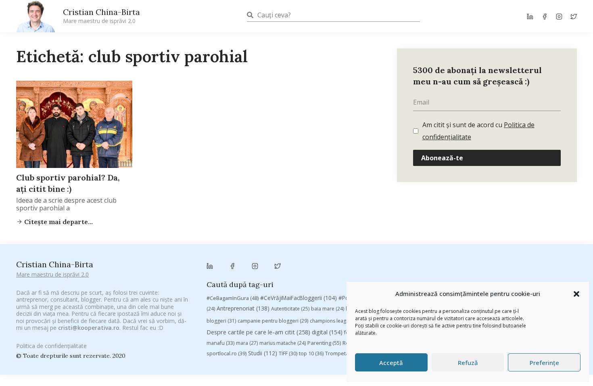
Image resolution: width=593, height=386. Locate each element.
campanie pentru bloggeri (273, 320)
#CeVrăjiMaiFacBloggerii (298, 298)
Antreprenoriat (243, 308)
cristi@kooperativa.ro (88, 327)
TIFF (288, 353)
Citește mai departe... (58, 222)
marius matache (282, 343)
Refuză (468, 363)
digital (327, 332)
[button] (576, 294)
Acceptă (391, 363)
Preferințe (544, 363)
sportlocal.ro (226, 353)
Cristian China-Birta (101, 16)
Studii (262, 353)
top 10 (311, 353)
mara (247, 343)
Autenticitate (290, 308)
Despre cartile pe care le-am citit (258, 332)
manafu (220, 343)
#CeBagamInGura (233, 298)
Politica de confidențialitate (51, 346)
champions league (335, 320)
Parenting (324, 342)
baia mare (327, 308)
